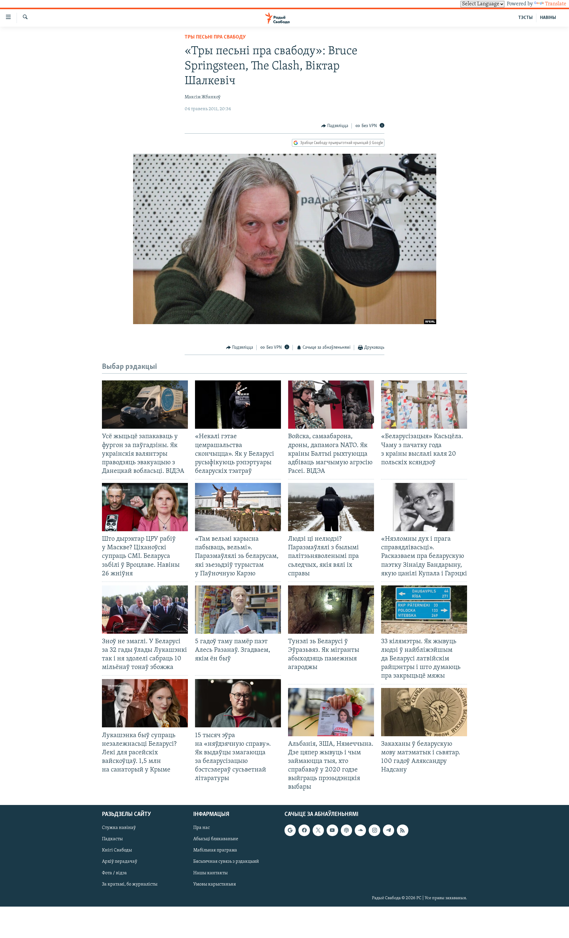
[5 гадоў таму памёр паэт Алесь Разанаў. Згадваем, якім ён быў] (238, 609)
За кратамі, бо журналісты (129, 884)
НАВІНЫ (548, 17)
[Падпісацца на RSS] (402, 830)
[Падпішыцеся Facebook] (304, 830)
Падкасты (112, 839)
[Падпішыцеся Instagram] (374, 830)
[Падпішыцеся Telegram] (388, 830)
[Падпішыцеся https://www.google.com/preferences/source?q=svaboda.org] (290, 830)
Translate (555, 4)
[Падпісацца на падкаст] (346, 830)
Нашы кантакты (210, 873)
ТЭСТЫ (525, 17)
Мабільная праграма (215, 850)
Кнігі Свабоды (117, 850)
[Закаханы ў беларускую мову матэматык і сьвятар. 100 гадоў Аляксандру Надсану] (424, 712)
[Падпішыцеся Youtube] (332, 830)
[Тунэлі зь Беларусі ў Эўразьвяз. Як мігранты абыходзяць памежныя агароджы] (331, 609)
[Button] (335, 126)
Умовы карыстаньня (214, 884)
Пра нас (201, 828)
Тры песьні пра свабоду (215, 37)
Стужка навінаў (119, 828)
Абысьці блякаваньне (215, 839)
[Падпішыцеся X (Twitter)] (318, 830)
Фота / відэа (114, 873)
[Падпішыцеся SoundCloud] (360, 830)
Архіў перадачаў (119, 861)
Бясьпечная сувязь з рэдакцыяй (226, 861)
